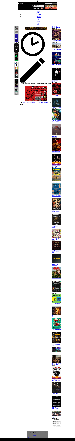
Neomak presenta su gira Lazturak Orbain (55, 181)
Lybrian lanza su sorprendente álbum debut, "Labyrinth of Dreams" (56, 304)
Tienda (38, 24)
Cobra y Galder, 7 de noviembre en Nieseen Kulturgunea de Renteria (56, 121)
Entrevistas (34, 436)
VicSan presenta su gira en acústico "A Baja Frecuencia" (56, 380)
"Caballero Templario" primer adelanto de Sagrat (29, 102)
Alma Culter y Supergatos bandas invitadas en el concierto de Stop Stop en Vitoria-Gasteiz (56, 195)
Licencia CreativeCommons (29, 437)
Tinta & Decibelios (39, 15)
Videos (38, 19)
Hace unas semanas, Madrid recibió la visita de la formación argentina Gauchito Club (56, 136)
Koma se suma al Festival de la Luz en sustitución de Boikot (56, 152)
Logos (38, 20)
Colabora (38, 21)
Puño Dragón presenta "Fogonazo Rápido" (55, 95)
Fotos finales (39, 18)
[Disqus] (36, 115)
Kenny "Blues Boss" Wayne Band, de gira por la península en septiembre (56, 49)
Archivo (38, 12)
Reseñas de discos (39, 14)
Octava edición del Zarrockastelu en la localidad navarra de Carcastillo (56, 81)
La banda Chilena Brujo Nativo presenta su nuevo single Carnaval (56, 41)
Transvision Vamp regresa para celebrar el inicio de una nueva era (56, 65)
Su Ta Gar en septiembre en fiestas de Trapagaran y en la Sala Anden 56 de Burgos (56, 166)
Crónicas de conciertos (39, 13)
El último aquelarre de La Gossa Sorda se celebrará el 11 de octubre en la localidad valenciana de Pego (56, 264)
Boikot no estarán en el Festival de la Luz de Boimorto (56, 364)
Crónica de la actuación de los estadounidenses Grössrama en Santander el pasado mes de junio (56, 344)
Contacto (38, 23)
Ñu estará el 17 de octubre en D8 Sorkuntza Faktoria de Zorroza (56, 107)
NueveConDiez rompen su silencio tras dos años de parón (56, 393)
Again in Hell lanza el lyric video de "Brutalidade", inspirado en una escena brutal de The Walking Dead (56, 408)
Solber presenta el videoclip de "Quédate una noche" (56, 352)
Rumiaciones (39, 17)
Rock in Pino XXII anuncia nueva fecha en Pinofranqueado (56, 27)
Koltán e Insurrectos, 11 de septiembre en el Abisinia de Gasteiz (56, 211)
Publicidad (38, 11)
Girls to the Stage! (39, 16)
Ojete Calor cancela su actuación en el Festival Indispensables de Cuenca (56, 417)
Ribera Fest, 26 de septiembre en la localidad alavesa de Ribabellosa (56, 226)
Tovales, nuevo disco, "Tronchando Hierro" (43, 102)
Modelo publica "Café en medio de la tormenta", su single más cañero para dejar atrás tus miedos (56, 251)
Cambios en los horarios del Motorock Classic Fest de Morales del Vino (56, 239)
